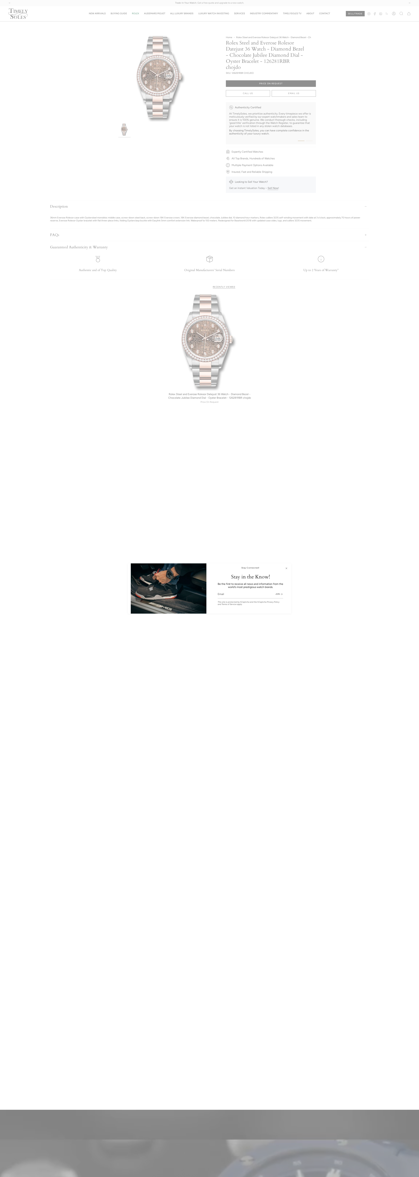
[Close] (286, 568)
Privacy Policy (273, 602)
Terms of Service (229, 604)
